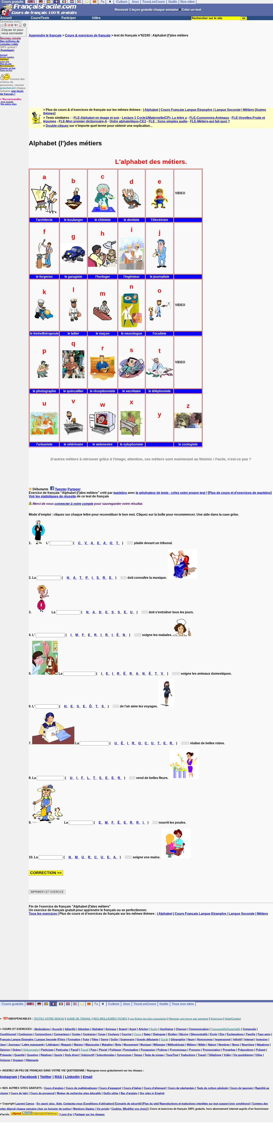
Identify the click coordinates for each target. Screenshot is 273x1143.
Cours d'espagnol (110, 1088)
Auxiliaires (166, 1029)
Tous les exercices (43, 913)
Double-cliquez (57, 125)
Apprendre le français (45, 35)
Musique (145, 1044)
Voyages (18, 1060)
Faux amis (264, 1034)
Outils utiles (110, 1093)
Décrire (183, 1034)
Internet (249, 1039)
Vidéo (227, 1054)
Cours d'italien (132, 1088)
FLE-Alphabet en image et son (96, 117)
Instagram (8, 1077)
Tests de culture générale (212, 1088)
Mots (118, 1044)
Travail (202, 1054)
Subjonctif (87, 1054)
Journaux (14, 1044)
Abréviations (42, 1029)
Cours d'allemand (155, 1088)
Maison (78, 1044)
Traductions (188, 1054)
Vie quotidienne (243, 1054)
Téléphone (214, 1054)
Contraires (89, 1034)
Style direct (72, 1054)
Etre (221, 1034)
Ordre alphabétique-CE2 (128, 121)
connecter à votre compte (74, 503)
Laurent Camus (24, 1103)
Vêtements (31, 1060)
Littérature (52, 1044)
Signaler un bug (7, 68)
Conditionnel (8, 1034)
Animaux (110, 1029)
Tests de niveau (154, 1054)
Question (32, 1054)
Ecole (213, 1034)
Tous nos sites (183, 1004)
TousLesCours (145, 1004)
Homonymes (205, 1039)
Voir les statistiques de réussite (52, 496)
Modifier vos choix (135, 1108)
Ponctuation (130, 1049)
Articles (143, 1029)
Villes (258, 1054)
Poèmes (162, 1049)
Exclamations (235, 1034)
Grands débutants (147, 1039)
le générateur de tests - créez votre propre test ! (171, 492)
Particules (62, 1049)
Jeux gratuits (7, 102)
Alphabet (151, 109)
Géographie (178, 1039)
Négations (263, 1044)
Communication (199, 1029)
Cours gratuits (12, 1004)
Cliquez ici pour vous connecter (12, 31)
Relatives (46, 1054)
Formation (74, 1039)
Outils (163, 1004)
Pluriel (103, 1049)
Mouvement (131, 1044)
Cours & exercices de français (88, 35)
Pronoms (194, 1049)
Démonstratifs (199, 1034)
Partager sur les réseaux (90, 1114)
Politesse (115, 1049)
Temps (138, 1054)
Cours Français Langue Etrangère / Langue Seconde (201, 109)
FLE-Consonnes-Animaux (209, 117)
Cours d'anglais (54, 1088)
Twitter (46, 1077)
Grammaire (127, 1039)
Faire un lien (6, 70)
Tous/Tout (172, 1054)
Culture (113, 1004)
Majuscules (92, 1044)
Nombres (224, 1044)
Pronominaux (178, 1049)
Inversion (262, 1039)
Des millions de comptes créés (10, 41)
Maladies (107, 1044)
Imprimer (4, 59)
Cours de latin (19, 1093)
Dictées (172, 1034)
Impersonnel (223, 1039)
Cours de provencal (42, 1093)
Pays (94, 1049)
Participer (68, 18)
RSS (58, 1077)
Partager (74, 489)
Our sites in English (152, 1093)
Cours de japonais (241, 1088)
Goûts (114, 1039)
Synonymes (124, 1054)
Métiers (248, 109)
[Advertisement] (151, 69)
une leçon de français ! (11, 92)
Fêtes (95, 1039)
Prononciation (211, 1049)
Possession (148, 1049)
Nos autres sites (9, 104)
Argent (123, 1029)
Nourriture (248, 1044)
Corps (102, 1034)
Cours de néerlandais (181, 1088)
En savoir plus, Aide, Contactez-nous (60, 1103)
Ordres (16, 1049)
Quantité (19, 1054)
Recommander (7, 66)
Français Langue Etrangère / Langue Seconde (28, 1039)
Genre (104, 1039)
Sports (58, 1054)
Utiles (96, 18)
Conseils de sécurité (128, 1103)
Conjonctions (43, 1034)
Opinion (5, 1049)
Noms (235, 1044)
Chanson (181, 1029)
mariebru (120, 492)
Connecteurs (62, 1034)
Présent (260, 1049)
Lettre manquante (33, 1044)
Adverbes (84, 1029)
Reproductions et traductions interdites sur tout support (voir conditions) (204, 1103)
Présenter (6, 1054)
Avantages (7, 50)
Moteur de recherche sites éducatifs (79, 1093)
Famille (250, 1034)
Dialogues (159, 1034)
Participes (47, 1049)
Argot (132, 1029)
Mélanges (159, 1044)
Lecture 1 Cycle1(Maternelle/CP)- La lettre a (154, 117)
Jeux (126, 1004)
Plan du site (6, 64)
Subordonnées (105, 1054)
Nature (212, 1044)
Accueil (6, 18)
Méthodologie (175, 1044)
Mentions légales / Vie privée (91, 1108)
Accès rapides (7, 57)
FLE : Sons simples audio (168, 121)
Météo (202, 1044)
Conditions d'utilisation (98, 1103)
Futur (86, 1039)
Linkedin (72, 1077)
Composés (249, 1029)
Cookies (116, 1108)
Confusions (25, 1034)
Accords (57, 1029)
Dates (147, 1034)
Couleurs (113, 1034)
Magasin (66, 1044)
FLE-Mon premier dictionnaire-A (83, 121)
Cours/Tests (40, 18)
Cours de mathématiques (81, 1088)
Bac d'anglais (129, 1093)
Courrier (127, 1034)
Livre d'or (4, 61)
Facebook (28, 1077)
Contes (76, 1034)
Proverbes (229, 1049)
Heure (191, 1039)
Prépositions (246, 1049)
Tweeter (61, 489)
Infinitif (237, 1039)
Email (87, 1077)
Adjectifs (70, 1029)
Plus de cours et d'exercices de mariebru (240, 492)
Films (61, 1039)
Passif (74, 1049)
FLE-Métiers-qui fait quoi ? (210, 121)
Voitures (5, 1060)
